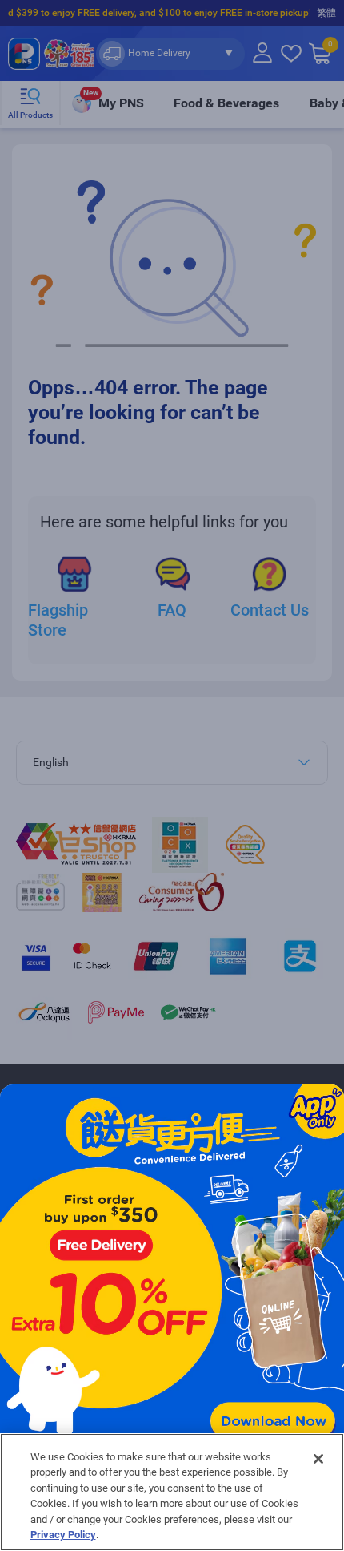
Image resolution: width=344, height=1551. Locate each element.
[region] (172, 1492)
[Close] (318, 1458)
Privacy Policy (63, 1535)
